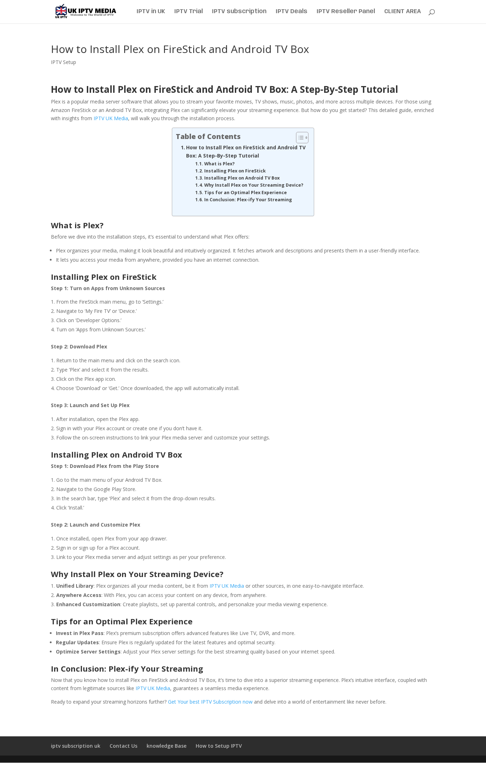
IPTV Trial (188, 12)
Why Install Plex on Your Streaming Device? (253, 185)
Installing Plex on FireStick (235, 171)
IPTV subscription (239, 12)
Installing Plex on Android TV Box (242, 178)
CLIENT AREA (402, 12)
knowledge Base (166, 745)
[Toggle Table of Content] (299, 138)
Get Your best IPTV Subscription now (210, 701)
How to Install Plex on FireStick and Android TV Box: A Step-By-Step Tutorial (246, 151)
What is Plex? (219, 164)
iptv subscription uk (75, 745)
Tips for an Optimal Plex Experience (245, 193)
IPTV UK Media (111, 118)
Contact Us (123, 745)
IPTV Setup (63, 62)
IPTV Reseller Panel (346, 12)
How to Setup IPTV (219, 745)
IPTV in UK (151, 12)
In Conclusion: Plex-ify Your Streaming (248, 200)
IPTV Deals (291, 12)
